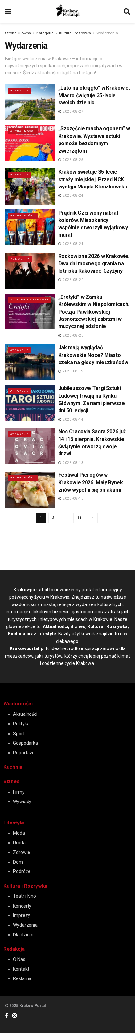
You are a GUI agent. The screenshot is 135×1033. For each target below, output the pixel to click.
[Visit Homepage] (67, 10)
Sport (19, 733)
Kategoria (45, 33)
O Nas (19, 959)
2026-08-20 (73, 280)
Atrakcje (19, 90)
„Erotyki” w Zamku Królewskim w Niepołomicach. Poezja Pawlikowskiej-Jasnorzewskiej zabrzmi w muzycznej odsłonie (93, 312)
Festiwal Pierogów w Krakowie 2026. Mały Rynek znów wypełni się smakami (90, 482)
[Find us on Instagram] (14, 1015)
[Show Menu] (8, 11)
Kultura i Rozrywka (25, 886)
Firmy (19, 792)
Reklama (22, 978)
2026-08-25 (73, 160)
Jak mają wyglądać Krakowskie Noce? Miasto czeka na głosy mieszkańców (93, 354)
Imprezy (21, 915)
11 (79, 517)
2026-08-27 (73, 111)
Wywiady (22, 801)
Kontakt (21, 969)
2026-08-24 (73, 195)
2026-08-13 (73, 463)
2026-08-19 (73, 371)
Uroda (19, 842)
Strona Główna (18, 33)
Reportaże (24, 752)
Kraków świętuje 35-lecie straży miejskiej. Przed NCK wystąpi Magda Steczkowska (92, 179)
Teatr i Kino (24, 896)
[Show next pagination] (93, 518)
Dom (18, 862)
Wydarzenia (107, 33)
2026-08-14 (73, 419)
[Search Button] (127, 11)
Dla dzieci (23, 934)
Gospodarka (25, 743)
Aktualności (22, 131)
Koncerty (19, 258)
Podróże (21, 871)
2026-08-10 (73, 498)
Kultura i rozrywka (75, 33)
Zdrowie (21, 852)
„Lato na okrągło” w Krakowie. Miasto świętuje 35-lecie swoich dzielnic (94, 95)
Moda (19, 833)
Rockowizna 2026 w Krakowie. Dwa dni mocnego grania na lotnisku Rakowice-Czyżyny (93, 263)
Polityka (21, 723)
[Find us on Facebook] (6, 1015)
